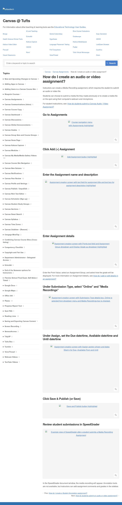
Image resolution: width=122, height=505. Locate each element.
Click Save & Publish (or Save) (62, 398)
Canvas (48, 72)
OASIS (28, 47)
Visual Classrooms (9, 55)
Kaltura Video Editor (10, 44)
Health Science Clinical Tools (13, 39)
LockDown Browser (102, 44)
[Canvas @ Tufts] (8, 9)
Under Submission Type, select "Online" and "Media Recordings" (75, 288)
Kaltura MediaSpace (80, 42)
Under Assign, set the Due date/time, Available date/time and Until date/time (80, 337)
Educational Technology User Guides (70, 27)
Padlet (75, 47)
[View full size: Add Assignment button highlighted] (81, 161)
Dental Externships (56, 34)
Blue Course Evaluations (81, 31)
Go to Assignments (55, 114)
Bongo (5, 34)
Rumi (28, 52)
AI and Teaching (31, 31)
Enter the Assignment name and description (70, 174)
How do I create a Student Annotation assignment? (68, 493)
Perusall (5, 50)
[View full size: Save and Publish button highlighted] (81, 411)
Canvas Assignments (61, 72)
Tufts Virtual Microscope (81, 52)
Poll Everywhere (55, 50)
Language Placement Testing (59, 44)
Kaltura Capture (31, 42)
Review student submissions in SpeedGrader (71, 424)
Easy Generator (101, 34)
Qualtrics (99, 50)
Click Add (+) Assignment (59, 149)
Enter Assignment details (58, 236)
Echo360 (29, 36)
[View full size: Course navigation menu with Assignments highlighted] (81, 131)
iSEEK (98, 39)
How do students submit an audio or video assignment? (96, 495)
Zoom (98, 55)
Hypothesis (53, 39)
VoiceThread (54, 55)
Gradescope (77, 36)
